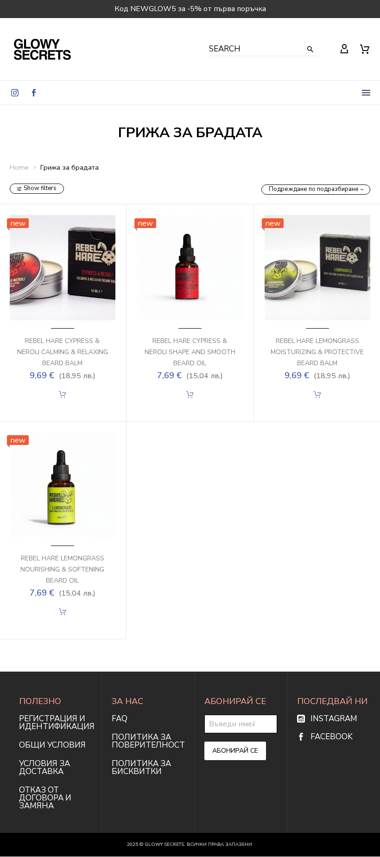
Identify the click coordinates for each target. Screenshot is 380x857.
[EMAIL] (240, 723)
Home (19, 167)
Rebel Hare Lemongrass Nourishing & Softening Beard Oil (62, 569)
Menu (366, 93)
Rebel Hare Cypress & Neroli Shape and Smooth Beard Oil (190, 352)
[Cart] (364, 49)
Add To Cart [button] (62, 394)
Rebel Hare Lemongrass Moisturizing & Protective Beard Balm (317, 352)
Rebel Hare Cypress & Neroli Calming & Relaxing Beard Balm (62, 352)
